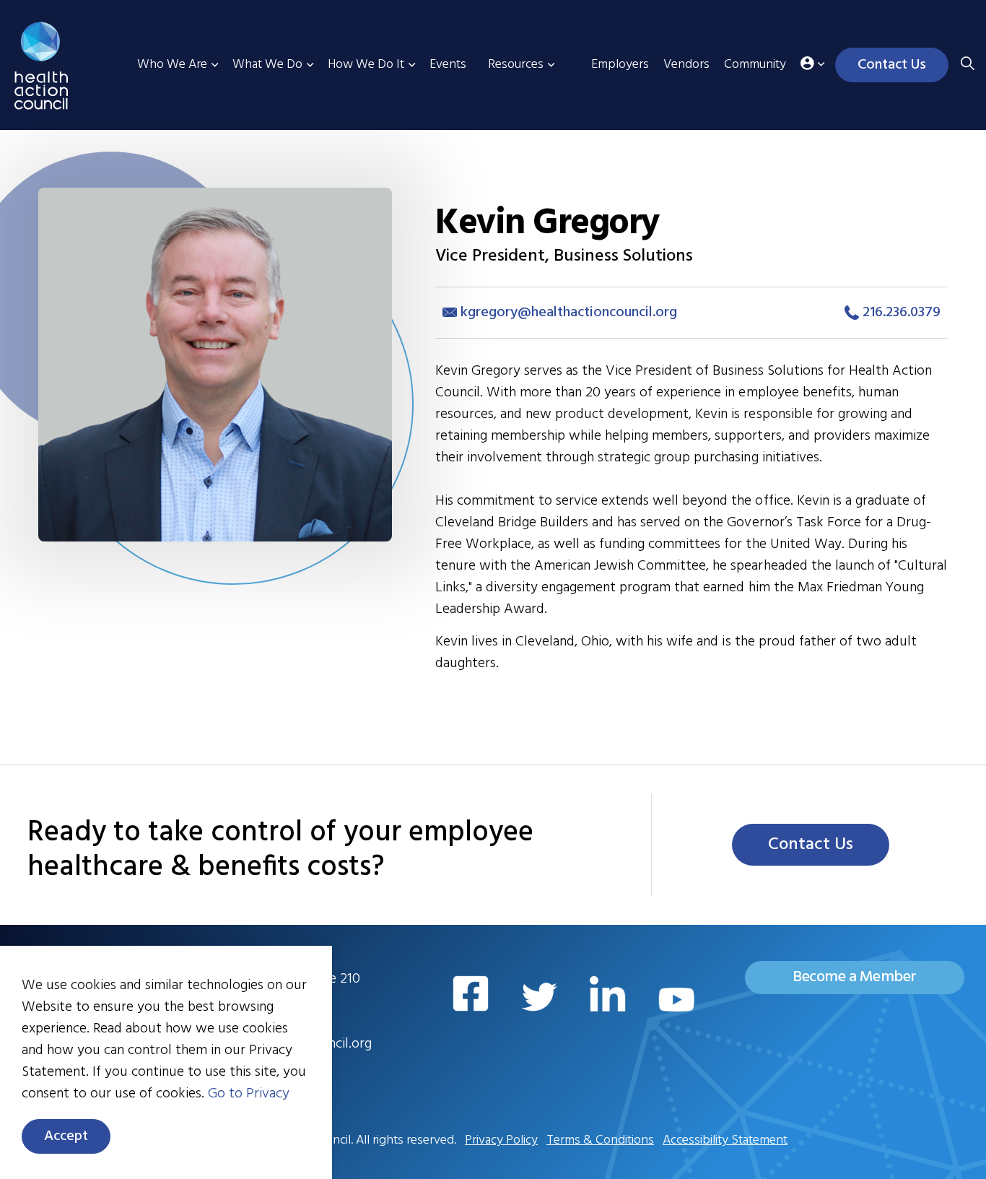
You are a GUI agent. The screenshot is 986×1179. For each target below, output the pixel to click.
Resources (516, 64)
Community (755, 64)
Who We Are (172, 64)
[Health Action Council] (63, 66)
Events (447, 64)
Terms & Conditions (600, 1140)
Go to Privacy (248, 1093)
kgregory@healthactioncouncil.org (569, 312)
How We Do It (366, 64)
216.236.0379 (900, 312)
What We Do (267, 64)
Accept (66, 1136)
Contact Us (892, 65)
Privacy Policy (501, 1140)
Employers (620, 64)
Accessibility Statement (725, 1140)
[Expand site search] (967, 65)
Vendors (686, 64)
